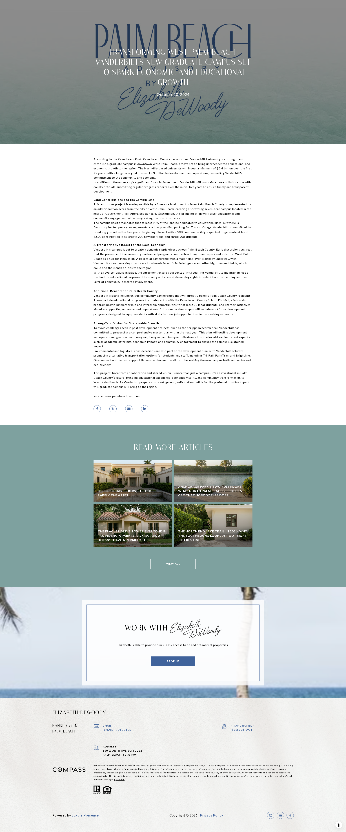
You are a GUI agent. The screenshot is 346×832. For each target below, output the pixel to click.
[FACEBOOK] (290, 815)
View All (173, 563)
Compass (189, 765)
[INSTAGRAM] (270, 815)
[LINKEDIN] (280, 815)
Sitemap (120, 779)
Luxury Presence (85, 815)
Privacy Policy (211, 815)
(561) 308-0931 (241, 729)
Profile (173, 661)
